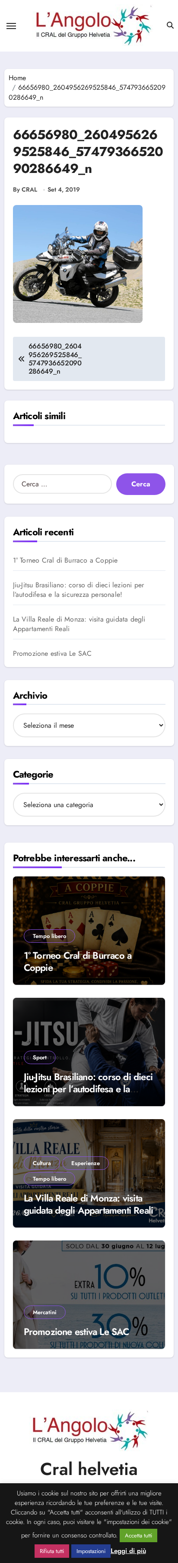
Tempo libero (49, 936)
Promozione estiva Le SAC (52, 653)
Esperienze (85, 1163)
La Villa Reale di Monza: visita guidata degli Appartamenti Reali (79, 624)
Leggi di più (128, 1551)
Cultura (42, 1163)
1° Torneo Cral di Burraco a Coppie (65, 560)
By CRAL (25, 190)
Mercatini (45, 1312)
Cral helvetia (89, 1469)
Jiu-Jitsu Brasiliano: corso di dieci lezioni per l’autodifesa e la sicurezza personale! (78, 589)
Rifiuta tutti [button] (52, 1551)
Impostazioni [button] (90, 1551)
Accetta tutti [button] (138, 1535)
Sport (40, 1057)
